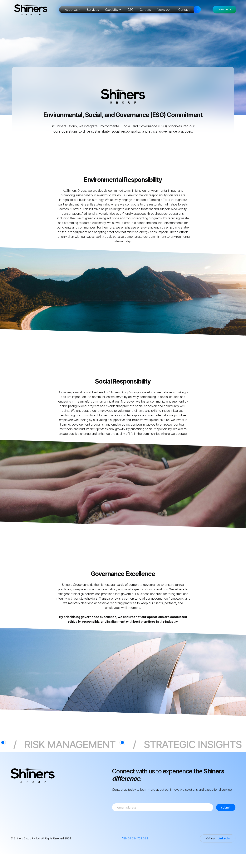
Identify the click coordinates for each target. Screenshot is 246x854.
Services (93, 10)
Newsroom (164, 10)
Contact (183, 10)
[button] (73, 9)
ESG (131, 10)
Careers (145, 10)
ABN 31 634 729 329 (135, 838)
